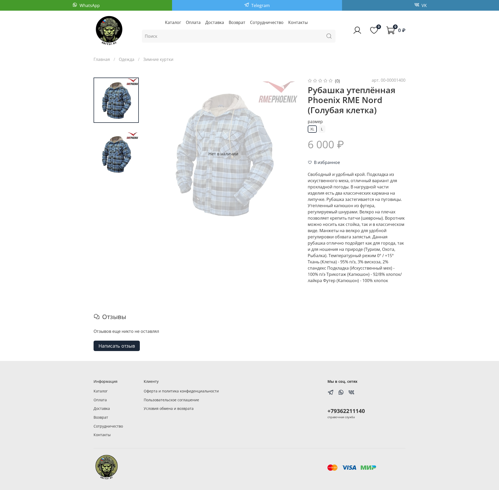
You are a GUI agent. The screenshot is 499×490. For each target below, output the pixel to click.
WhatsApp (89, 5)
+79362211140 (346, 411)
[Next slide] (289, 154)
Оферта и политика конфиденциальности (181, 391)
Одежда (126, 59)
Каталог (173, 22)
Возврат (237, 22)
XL (312, 128)
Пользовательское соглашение (171, 399)
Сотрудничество (267, 22)
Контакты (298, 22)
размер (315, 121)
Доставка (214, 22)
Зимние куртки (158, 59)
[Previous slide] (157, 154)
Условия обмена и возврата (169, 408)
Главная (102, 59)
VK (424, 5)
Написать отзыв (117, 346)
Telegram (260, 5)
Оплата (193, 22)
